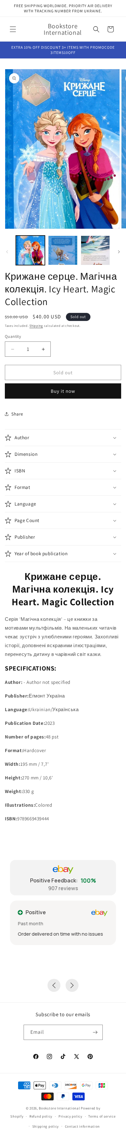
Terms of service (101, 1116)
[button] (13, 29)
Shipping (36, 326)
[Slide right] (119, 252)
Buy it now (63, 391)
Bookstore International (59, 1108)
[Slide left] (7, 252)
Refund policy (40, 1116)
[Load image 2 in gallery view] (62, 250)
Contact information (82, 1126)
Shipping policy (45, 1126)
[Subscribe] (95, 1032)
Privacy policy (70, 1116)
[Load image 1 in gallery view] (30, 250)
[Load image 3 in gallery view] (95, 250)
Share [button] (17, 414)
